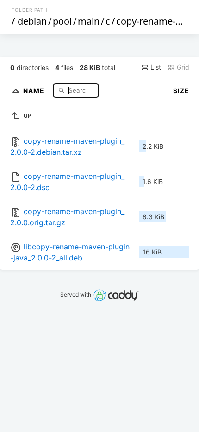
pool (62, 21)
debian (32, 21)
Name (34, 90)
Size (181, 91)
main (89, 21)
